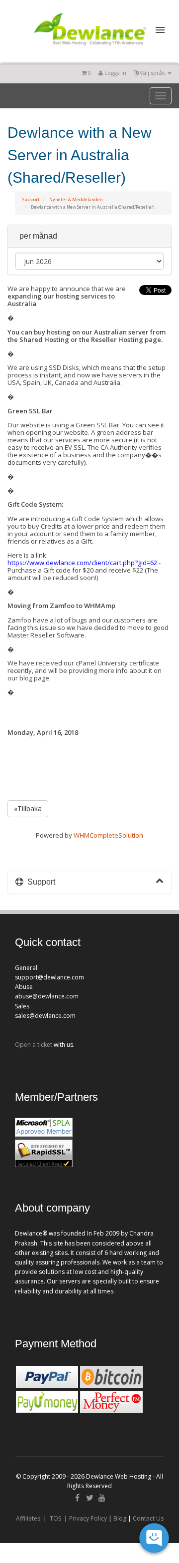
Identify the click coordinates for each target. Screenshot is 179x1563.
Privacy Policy (88, 1518)
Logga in (114, 72)
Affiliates (28, 1518)
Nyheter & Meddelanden (76, 199)
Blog (119, 1518)
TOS (55, 1518)
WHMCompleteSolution (108, 835)
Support (31, 199)
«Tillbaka (28, 808)
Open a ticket (33, 1044)
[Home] (89, 46)
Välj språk (152, 72)
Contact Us (148, 1518)
